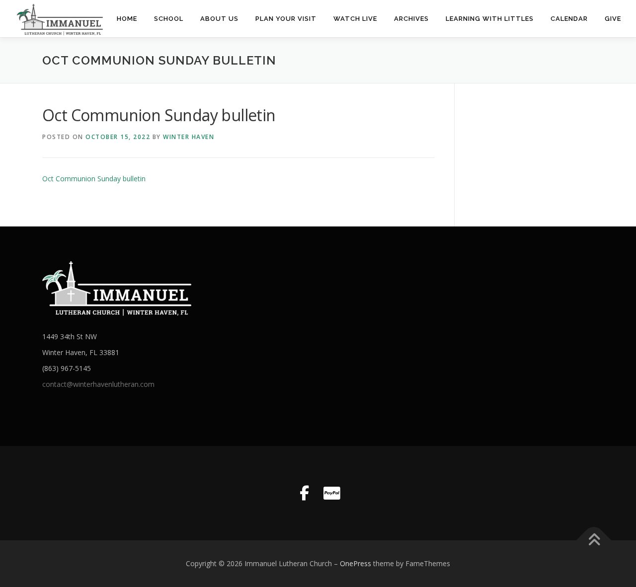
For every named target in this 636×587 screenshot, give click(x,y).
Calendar (569, 18)
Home (127, 18)
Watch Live (355, 18)
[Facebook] (304, 493)
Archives (411, 18)
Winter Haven (188, 137)
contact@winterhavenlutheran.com (98, 384)
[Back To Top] (594, 540)
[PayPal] (331, 493)
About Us (219, 18)
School (168, 18)
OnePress (355, 563)
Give (613, 18)
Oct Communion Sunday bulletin (94, 178)
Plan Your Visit (286, 18)
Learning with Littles (490, 18)
